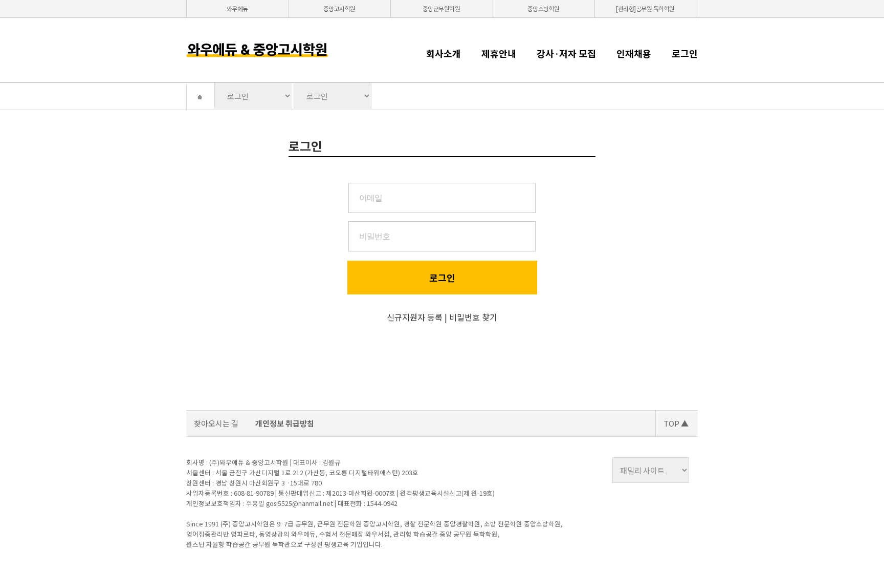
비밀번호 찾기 (473, 317)
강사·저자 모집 (566, 53)
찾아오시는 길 (216, 423)
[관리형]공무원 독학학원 (645, 8)
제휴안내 (498, 53)
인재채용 (633, 53)
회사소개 (443, 53)
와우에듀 (237, 8)
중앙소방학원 (543, 8)
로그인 (685, 53)
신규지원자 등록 (415, 317)
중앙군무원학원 (441, 8)
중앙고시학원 (339, 8)
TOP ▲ (676, 423)
